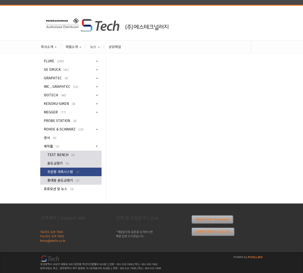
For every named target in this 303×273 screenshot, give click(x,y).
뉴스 (95, 46)
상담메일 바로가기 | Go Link (213, 231)
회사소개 (49, 46)
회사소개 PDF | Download (212, 219)
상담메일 (115, 46)
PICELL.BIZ (255, 257)
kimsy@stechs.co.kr (52, 240)
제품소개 (73, 46)
